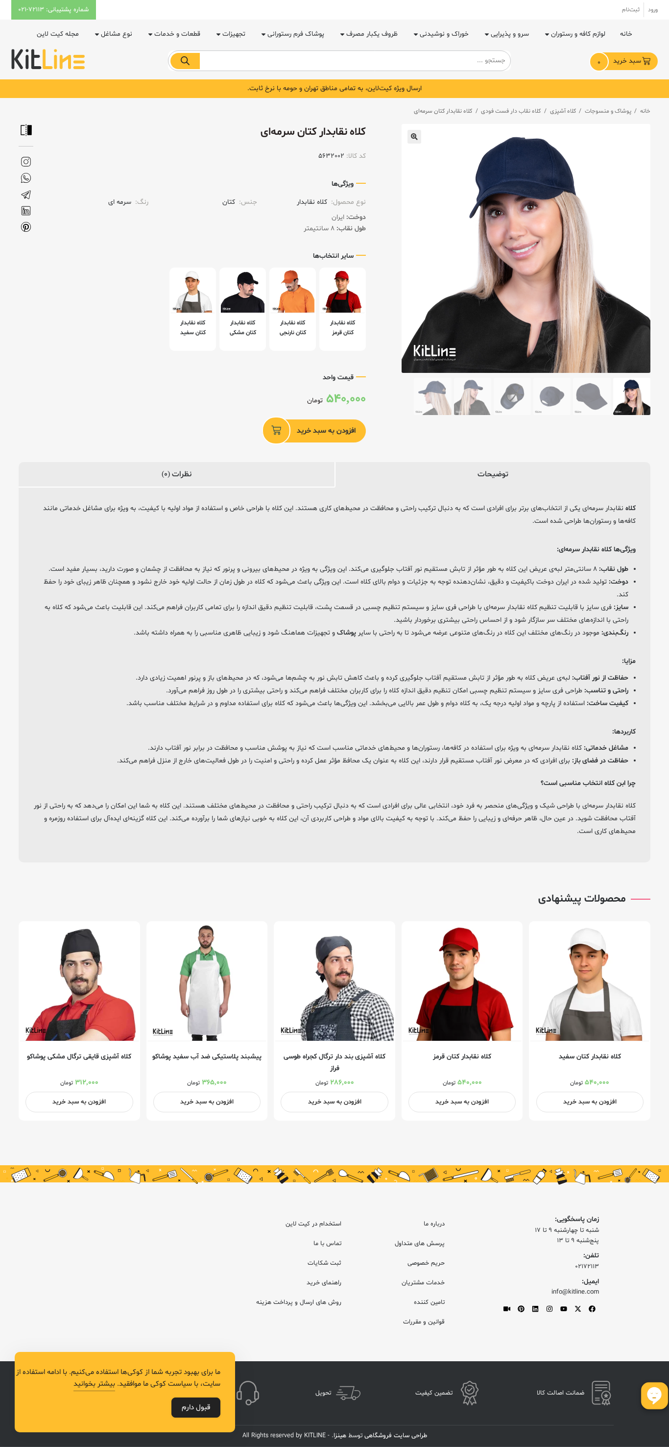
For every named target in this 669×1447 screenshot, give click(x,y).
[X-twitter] (578, 1309)
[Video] (507, 1309)
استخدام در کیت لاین (313, 1224)
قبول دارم (196, 1407)
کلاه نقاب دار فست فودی (511, 111)
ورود (653, 10)
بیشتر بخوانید (94, 1384)
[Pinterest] (521, 1309)
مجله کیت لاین (58, 34)
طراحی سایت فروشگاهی (394, 1435)
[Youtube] (564, 1309)
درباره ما (434, 1224)
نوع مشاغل (116, 34)
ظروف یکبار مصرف (372, 34)
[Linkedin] (535, 1309)
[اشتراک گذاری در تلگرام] (26, 194)
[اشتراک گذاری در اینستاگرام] (26, 162)
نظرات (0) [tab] (176, 474)
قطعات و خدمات (177, 34)
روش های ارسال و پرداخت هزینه (298, 1302)
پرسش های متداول (420, 1243)
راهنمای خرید (324, 1282)
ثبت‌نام (631, 10)
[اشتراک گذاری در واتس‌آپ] (26, 178)
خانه (626, 34)
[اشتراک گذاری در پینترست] (26, 227)
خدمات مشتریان (423, 1282)
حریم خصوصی (426, 1263)
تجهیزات (233, 34)
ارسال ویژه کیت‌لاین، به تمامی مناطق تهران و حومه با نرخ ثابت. (334, 88)
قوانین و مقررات (424, 1322)
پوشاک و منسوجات (608, 111)
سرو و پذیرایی (510, 34)
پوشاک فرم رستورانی (295, 34)
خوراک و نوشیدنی (444, 34)
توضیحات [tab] (493, 474)
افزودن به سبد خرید (326, 431)
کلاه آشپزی (563, 111)
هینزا (340, 1435)
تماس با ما (327, 1243)
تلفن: (591, 1255)
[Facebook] (592, 1309)
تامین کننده (429, 1302)
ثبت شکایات (324, 1263)
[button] (414, 137)
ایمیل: (590, 1281)
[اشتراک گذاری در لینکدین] (26, 211)
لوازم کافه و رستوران (578, 34)
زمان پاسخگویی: (577, 1219)
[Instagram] (549, 1309)
